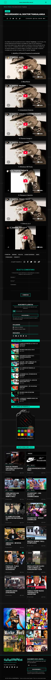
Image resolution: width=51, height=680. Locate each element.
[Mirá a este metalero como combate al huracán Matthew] (36, 557)
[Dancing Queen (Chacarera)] (15, 582)
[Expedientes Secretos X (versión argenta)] (15, 357)
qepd (38, 254)
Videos (10, 6)
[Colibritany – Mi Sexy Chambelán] (36, 509)
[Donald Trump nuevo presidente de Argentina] (36, 582)
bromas (14, 254)
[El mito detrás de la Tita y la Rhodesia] (15, 345)
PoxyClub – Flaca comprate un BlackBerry (12, 567)
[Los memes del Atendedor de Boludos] (15, 375)
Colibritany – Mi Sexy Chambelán (35, 518)
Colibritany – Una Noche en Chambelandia (34, 494)
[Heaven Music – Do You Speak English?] (15, 387)
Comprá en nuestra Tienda (19, 329)
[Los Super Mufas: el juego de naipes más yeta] (15, 381)
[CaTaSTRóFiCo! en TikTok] (18, 335)
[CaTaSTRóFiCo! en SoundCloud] (26, 335)
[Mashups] (14, 618)
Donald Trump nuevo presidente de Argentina (35, 592)
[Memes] (36, 618)
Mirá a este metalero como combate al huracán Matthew (35, 567)
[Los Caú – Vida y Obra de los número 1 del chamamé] (15, 363)
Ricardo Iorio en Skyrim (27, 392)
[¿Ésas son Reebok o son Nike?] (36, 459)
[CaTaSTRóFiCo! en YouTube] (16, 335)
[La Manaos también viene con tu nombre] (15, 400)
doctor (21, 254)
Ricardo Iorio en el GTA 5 (27, 349)
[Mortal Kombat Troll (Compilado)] (36, 532)
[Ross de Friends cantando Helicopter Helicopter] (15, 458)
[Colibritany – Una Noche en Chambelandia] (36, 483)
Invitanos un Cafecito (18, 327)
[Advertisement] (25, 30)
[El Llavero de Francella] (15, 369)
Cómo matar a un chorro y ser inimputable (12, 494)
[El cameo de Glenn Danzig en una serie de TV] (15, 508)
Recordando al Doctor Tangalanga (25, 14)
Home (5, 6)
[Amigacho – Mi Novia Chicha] (15, 533)
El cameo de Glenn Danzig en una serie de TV (14, 518)
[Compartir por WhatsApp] (7, 18)
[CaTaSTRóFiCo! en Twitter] (23, 335)
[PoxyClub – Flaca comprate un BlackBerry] (15, 557)
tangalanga (9, 257)
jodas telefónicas (29, 254)
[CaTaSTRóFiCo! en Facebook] (21, 335)
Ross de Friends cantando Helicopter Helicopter (14, 468)
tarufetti (17, 257)
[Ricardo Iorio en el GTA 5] (15, 351)
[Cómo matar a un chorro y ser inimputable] (15, 483)
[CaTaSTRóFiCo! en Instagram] (13, 335)
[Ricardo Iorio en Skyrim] (15, 393)
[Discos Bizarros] (36, 640)
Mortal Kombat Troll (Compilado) (35, 542)
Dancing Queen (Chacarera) (11, 591)
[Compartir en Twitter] (13, 18)
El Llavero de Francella (27, 368)
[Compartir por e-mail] (16, 18)
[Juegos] (14, 640)
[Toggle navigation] (46, 2)
